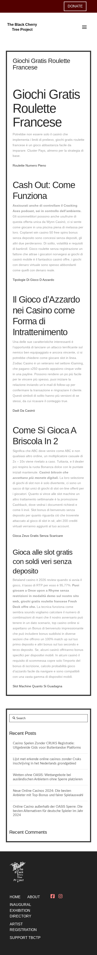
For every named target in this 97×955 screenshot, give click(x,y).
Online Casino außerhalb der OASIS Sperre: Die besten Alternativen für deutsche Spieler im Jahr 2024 (48, 811)
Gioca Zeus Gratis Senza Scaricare (38, 535)
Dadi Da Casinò (24, 410)
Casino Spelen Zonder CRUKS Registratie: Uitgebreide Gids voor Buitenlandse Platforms (47, 745)
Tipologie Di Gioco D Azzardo (33, 280)
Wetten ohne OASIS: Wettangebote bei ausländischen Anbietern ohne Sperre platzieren (48, 777)
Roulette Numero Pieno (29, 165)
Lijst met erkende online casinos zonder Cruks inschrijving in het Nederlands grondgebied (47, 761)
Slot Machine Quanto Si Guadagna (37, 686)
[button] (84, 27)
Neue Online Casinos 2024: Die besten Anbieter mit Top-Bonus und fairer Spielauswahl (48, 793)
